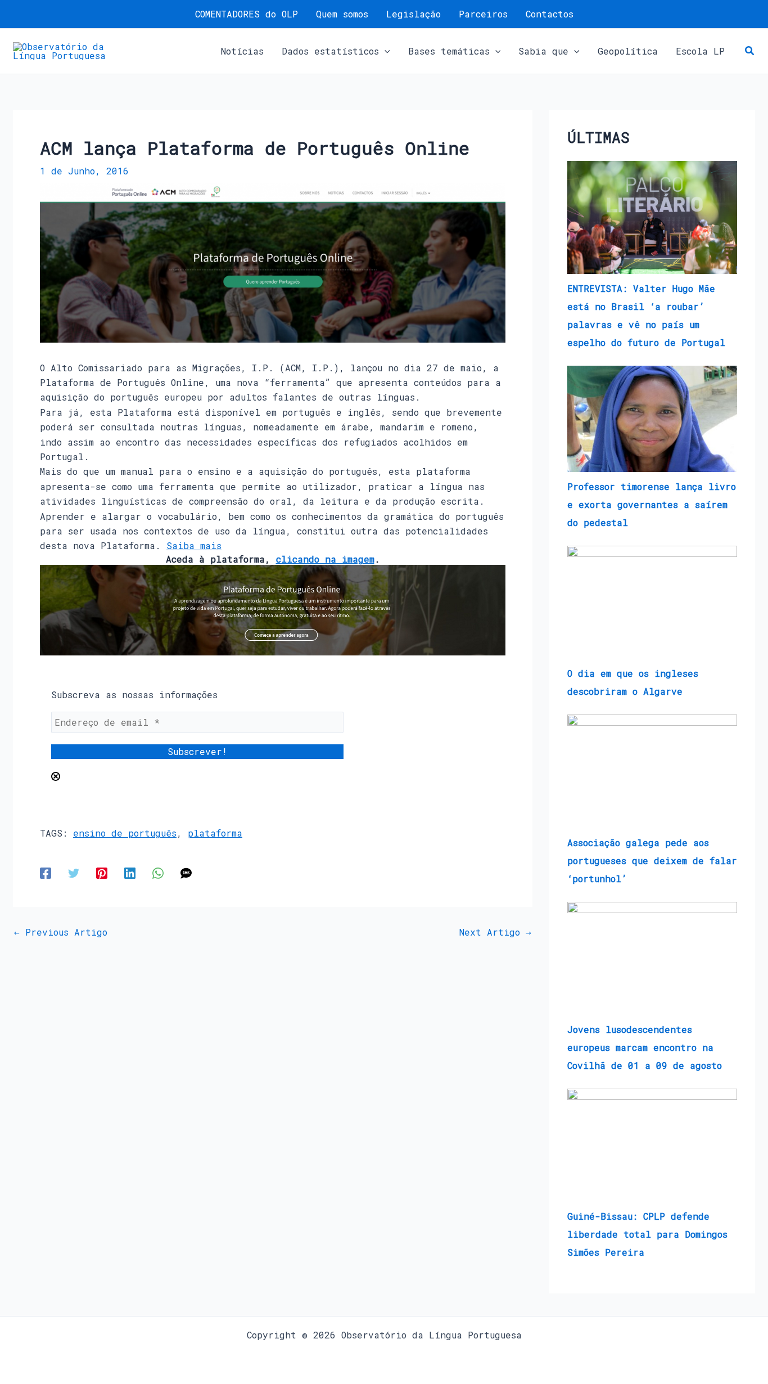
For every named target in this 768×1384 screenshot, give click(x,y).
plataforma (215, 833)
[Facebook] (45, 872)
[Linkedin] (129, 872)
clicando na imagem (325, 559)
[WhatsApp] (158, 872)
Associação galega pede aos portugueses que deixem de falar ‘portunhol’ (652, 860)
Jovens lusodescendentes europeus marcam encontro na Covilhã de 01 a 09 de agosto (644, 1047)
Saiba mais (194, 545)
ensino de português (125, 833)
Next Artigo (495, 932)
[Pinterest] (101, 872)
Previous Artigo (60, 932)
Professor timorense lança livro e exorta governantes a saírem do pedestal (651, 504)
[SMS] (186, 872)
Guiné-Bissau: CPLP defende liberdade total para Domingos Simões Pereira (647, 1234)
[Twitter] (73, 872)
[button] (384, 51)
